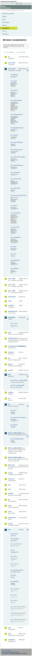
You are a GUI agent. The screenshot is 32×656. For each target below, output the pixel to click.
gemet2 (10, 370)
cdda (9, 301)
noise (10, 511)
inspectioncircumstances (15, 417)
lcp (9, 499)
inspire (10, 473)
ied (9, 404)
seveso (10, 523)
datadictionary (12, 311)
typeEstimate (15, 260)
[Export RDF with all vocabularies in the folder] (27, 71)
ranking (15, 205)
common (11, 305)
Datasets (4, 16)
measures (15, 135)
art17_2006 (11, 278)
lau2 (9, 489)
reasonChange (15, 213)
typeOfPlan (15, 268)
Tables (3, 19)
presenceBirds (15, 188)
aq (9, 56)
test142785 (15, 581)
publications (12, 517)
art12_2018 (11, 69)
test (9, 529)
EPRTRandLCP (13, 338)
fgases (10, 364)
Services (4, 31)
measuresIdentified (15, 142)
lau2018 (10, 493)
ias (9, 398)
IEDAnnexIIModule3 (13, 448)
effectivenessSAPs (15, 114)
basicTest (15, 533)
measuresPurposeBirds (15, 157)
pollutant (15, 424)
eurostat (10, 352)
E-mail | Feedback (6, 650)
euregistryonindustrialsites (13, 346)
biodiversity (12, 296)
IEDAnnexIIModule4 (13, 457)
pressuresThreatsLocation (15, 195)
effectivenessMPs (15, 100)
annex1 (15, 410)
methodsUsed (15, 172)
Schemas (4, 25)
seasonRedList (15, 237)
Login (19, 3)
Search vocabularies (10, 52)
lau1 (9, 485)
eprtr (9, 332)
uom (9, 627)
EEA (9, 1)
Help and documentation (8, 13)
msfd (9, 505)
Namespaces (5, 34)
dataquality (11, 317)
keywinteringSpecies (15, 127)
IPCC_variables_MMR (15, 385)
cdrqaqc (15, 81)
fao (9, 358)
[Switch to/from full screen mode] (22, 4)
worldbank (11, 639)
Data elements (5, 22)
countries (15, 90)
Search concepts (21, 52)
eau (14, 550)
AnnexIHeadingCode (15, 439)
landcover (11, 479)
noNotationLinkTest (15, 570)
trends (14, 254)
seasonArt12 (15, 227)
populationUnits (15, 179)
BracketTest (15, 538)
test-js (14, 575)
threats (14, 246)
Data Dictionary (14, 10)
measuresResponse (15, 165)
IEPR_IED (11, 465)
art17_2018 (11, 290)
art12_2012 (11, 62)
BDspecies (15, 74)
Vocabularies (5, 28)
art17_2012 (11, 284)
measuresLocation (15, 149)
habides (10, 392)
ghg (9, 374)
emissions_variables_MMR (15, 380)
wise (9, 633)
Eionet (8, 10)
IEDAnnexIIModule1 (13, 433)
